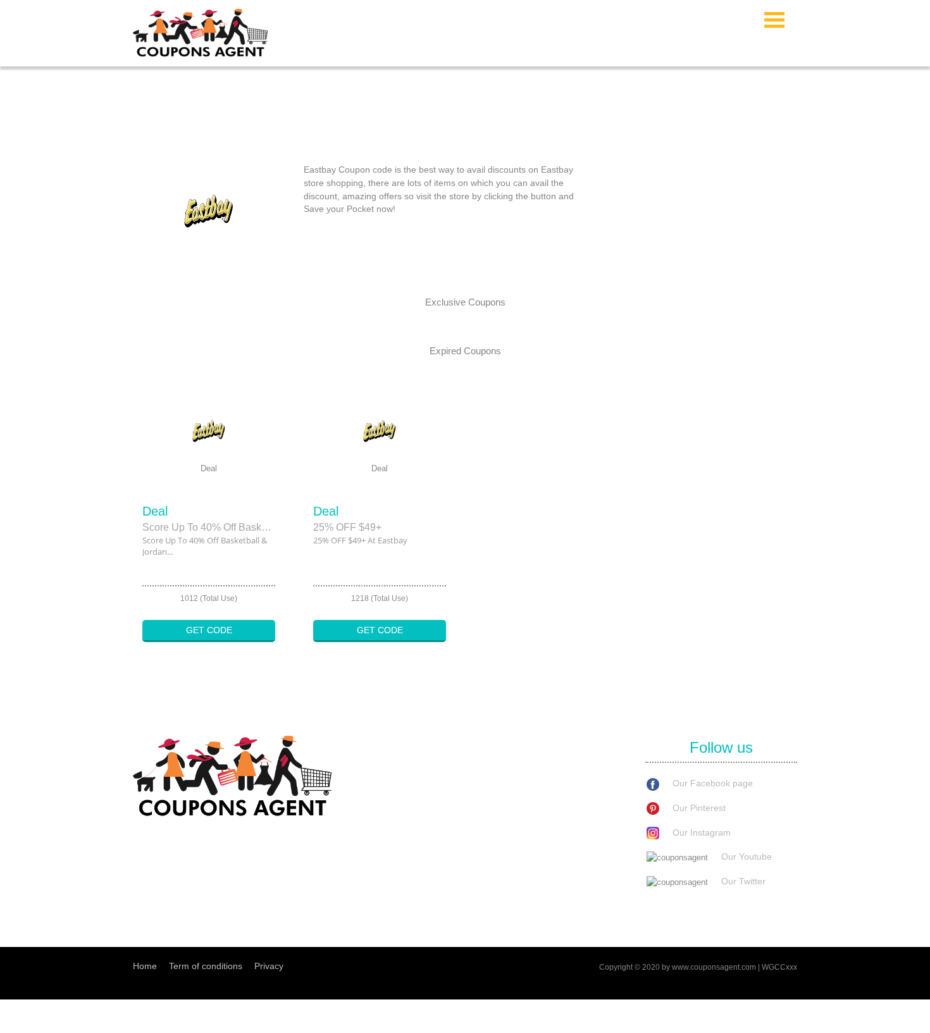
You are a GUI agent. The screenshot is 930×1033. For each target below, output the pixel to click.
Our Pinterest (699, 808)
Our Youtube (746, 856)
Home (145, 966)
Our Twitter (743, 881)
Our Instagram (702, 832)
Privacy (268, 966)
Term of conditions (205, 966)
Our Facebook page (713, 783)
